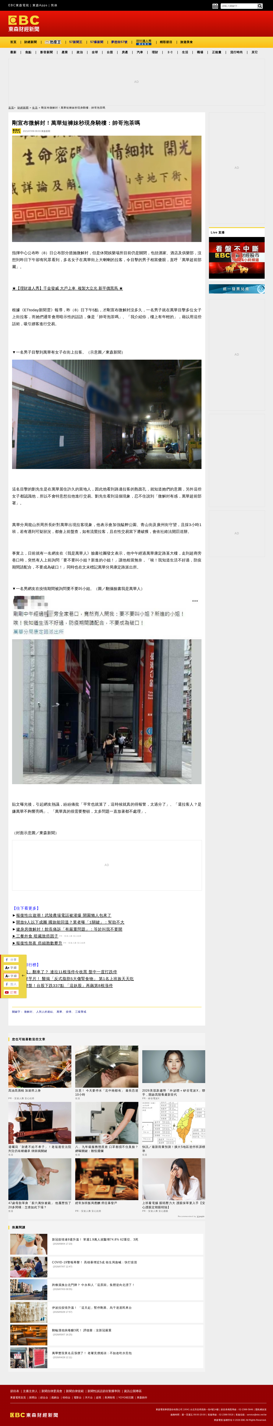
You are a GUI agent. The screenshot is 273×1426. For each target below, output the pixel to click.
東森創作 (142, 1397)
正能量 (217, 52)
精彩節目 (166, 42)
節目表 (14, 1391)
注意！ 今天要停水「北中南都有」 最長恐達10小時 (106, 1092)
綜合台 (44, 1397)
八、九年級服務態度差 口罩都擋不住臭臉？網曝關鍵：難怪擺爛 (106, 1149)
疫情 (69, 1011)
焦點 (28, 52)
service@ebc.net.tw (256, 1414)
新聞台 (33, 1397)
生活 (185, 52)
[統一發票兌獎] (237, 292)
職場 (200, 52)
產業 (65, 52)
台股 (110, 52)
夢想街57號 (119, 42)
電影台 (78, 1397)
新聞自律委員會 (51, 1391)
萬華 (59, 1011)
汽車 (140, 52)
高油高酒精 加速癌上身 (24, 1090)
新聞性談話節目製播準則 (103, 1391)
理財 (155, 52)
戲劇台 (55, 1397)
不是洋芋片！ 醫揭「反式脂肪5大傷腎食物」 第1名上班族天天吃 (75, 978)
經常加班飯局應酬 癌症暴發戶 (96, 1203)
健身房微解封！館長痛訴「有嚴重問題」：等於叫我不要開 (69, 929)
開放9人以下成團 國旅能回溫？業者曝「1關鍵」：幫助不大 (70, 922)
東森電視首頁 (18, 1397)
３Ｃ (170, 52)
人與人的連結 (44, 1011)
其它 (255, 52)
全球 (95, 52)
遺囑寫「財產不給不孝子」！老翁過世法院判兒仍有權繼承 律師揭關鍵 (39, 1149)
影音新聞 (46, 52)
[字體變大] (11, 969)
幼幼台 (66, 1397)
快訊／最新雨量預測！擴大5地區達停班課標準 (173, 1149)
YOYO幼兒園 (126, 1397)
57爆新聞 (96, 42)
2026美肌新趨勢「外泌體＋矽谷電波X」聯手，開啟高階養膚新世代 (173, 1092)
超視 (98, 1397)
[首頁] (23, 23)
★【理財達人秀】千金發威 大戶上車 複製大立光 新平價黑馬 (65, 288)
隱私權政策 (260, 1409)
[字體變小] (11, 977)
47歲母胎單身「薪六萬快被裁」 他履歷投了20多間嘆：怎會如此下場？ (39, 1205)
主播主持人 (30, 1391)
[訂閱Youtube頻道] (11, 993)
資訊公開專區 (133, 1391)
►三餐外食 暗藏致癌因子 (35, 936)
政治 (80, 52)
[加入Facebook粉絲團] (11, 985)
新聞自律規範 (75, 1391)
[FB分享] (11, 961)
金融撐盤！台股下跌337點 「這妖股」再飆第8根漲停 (64, 985)
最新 (13, 52)
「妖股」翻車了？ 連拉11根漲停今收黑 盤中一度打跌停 (66, 972)
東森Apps (40, 5)
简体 (54, 5)
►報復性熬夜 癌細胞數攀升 (37, 943)
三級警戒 (80, 1011)
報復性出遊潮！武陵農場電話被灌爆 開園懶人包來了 (63, 915)
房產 (125, 52)
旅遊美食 (186, 42)
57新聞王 (75, 42)
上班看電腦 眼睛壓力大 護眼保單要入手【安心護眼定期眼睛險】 (173, 1205)
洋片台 (89, 1397)
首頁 (13, 42)
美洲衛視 (110, 1397)
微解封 (28, 1011)
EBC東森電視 (18, 5)
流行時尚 (236, 52)
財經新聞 (30, 42)
